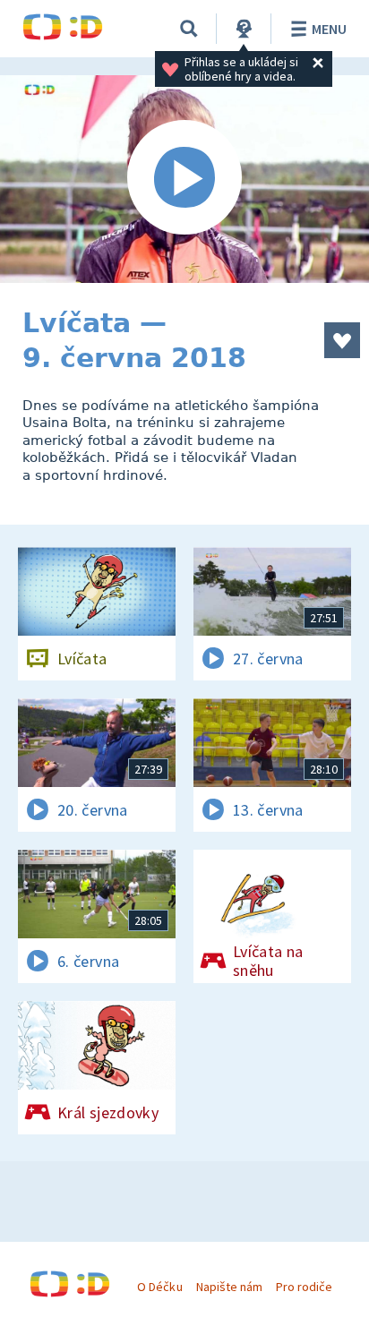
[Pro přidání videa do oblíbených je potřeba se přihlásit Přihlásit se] (342, 340)
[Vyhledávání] (189, 28)
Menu (329, 29)
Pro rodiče (304, 1287)
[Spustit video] (184, 179)
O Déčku (159, 1287)
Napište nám (229, 1287)
